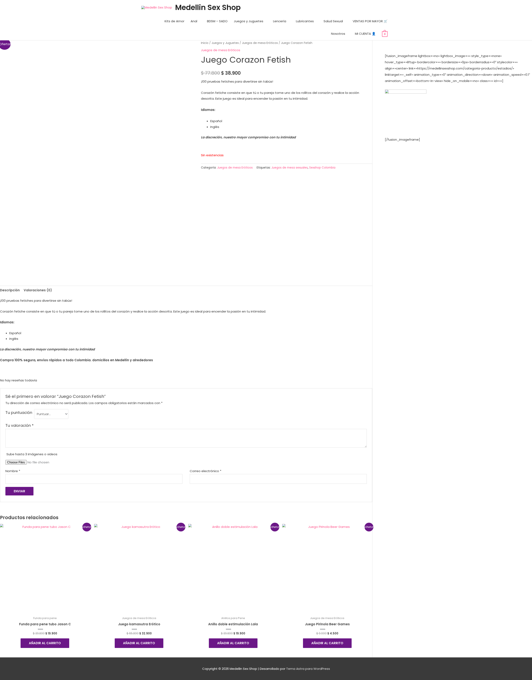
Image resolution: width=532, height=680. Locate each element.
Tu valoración (19, 425)
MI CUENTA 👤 (365, 33)
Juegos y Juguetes (248, 21)
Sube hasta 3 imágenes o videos (31, 454)
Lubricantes (305, 21)
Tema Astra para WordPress (308, 668)
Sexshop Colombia (322, 168)
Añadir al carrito (45, 643)
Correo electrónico (205, 471)
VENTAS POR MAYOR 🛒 (370, 21)
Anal (194, 21)
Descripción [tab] (10, 290)
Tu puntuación (18, 412)
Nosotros (338, 33)
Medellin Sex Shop (208, 7)
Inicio (204, 43)
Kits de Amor (174, 21)
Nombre (12, 471)
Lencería (279, 21)
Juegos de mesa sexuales (289, 168)
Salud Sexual (333, 21)
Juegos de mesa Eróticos (260, 43)
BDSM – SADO (217, 21)
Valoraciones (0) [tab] (38, 290)
